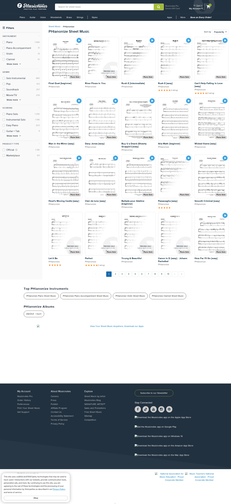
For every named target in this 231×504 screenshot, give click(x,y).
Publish (54, 404)
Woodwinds (56, 17)
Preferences (23, 404)
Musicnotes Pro (172, 6)
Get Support (23, 412)
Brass (69, 17)
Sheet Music (54, 26)
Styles (95, 17)
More (184, 18)
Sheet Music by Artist (94, 396)
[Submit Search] (159, 7)
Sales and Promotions (95, 408)
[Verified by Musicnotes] (16, 150)
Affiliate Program (59, 408)
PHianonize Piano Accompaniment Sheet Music (86, 296)
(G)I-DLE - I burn (33, 314)
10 (168, 274)
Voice (43, 17)
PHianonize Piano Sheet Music (41, 296)
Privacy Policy (57, 424)
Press (53, 400)
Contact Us (56, 412)
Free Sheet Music (93, 412)
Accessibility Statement (62, 416)
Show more (12, 64)
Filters (8, 28)
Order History (24, 400)
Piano (22, 17)
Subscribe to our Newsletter (154, 393)
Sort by (207, 32)
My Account (195, 8)
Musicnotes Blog (92, 400)
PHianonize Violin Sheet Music (130, 296)
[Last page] (181, 274)
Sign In (199, 5)
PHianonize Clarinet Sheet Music (168, 296)
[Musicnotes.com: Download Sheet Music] (32, 6)
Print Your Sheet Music (28, 408)
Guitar (33, 17)
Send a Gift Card (172, 8)
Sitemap (88, 416)
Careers (55, 396)
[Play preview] (79, 40)
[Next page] (175, 274)
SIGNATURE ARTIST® (94, 404)
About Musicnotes (61, 391)
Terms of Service (59, 420)
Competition (90, 420)
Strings (80, 17)
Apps (169, 17)
